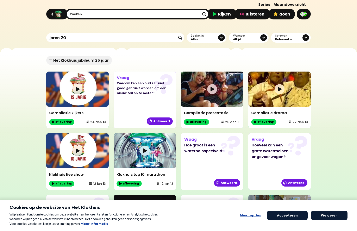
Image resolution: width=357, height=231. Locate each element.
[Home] (56, 14)
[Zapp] (304, 14)
